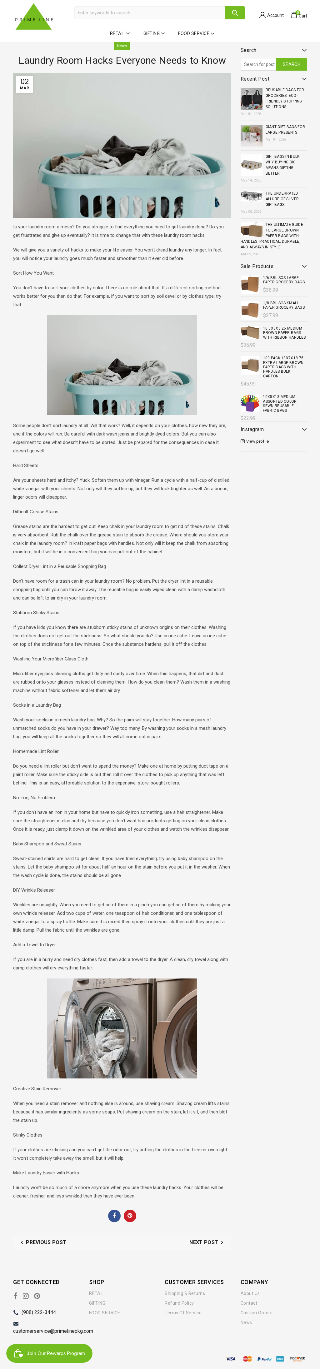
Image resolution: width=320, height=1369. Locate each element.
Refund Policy (179, 1303)
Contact (249, 1303)
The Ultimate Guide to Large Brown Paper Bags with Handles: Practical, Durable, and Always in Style (272, 235)
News (122, 46)
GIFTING (151, 33)
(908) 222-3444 (39, 1312)
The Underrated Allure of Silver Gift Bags (282, 199)
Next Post (203, 1242)
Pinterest (130, 1215)
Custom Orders (257, 1312)
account (275, 15)
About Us (250, 1293)
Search (235, 12)
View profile (257, 441)
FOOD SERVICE (193, 33)
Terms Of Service (183, 1312)
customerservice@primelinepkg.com (53, 1331)
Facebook (114, 1215)
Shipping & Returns (185, 1293)
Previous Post (46, 1242)
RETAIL (117, 33)
